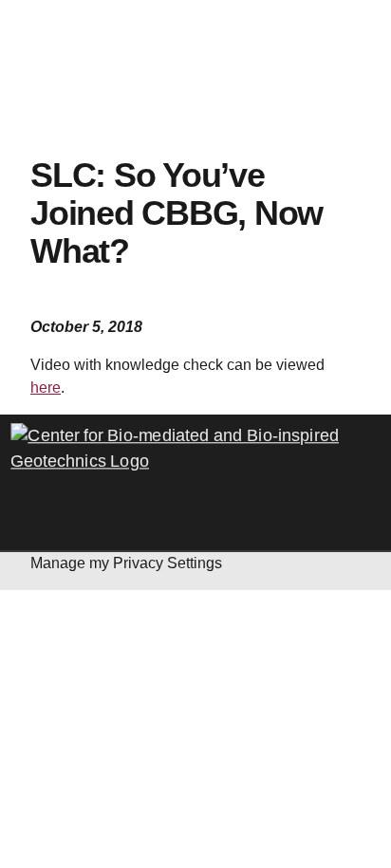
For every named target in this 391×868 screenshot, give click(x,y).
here (45, 387)
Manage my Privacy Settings (126, 563)
